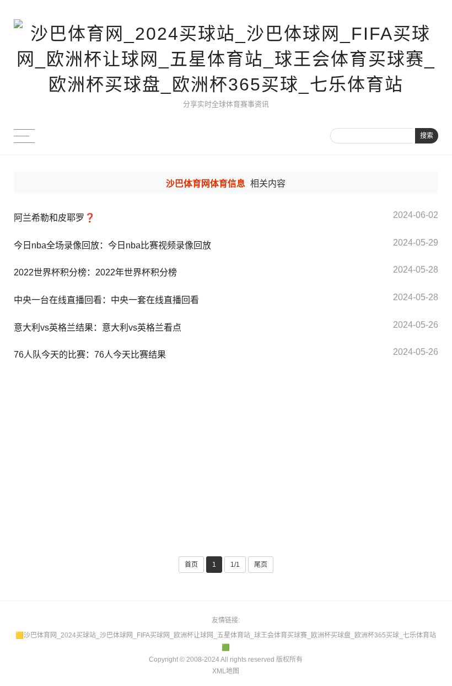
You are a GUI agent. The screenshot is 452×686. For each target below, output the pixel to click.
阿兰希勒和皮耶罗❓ (54, 217)
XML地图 (225, 671)
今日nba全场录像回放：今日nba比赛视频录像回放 (112, 245)
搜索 (426, 136)
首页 (191, 564)
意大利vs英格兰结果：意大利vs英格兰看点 (97, 327)
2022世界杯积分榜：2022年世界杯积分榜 (95, 272)
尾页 (260, 564)
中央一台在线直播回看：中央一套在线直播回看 (106, 300)
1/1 (235, 564)
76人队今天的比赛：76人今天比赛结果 (90, 354)
